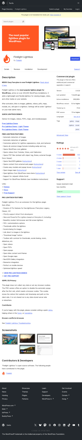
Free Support (9, 193)
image (77, 121)
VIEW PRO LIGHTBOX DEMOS (15, 273)
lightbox (71, 125)
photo (77, 129)
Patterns (25, 399)
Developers (46, 395)
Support (77, 69)
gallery (72, 121)
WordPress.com (9, 405)
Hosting (5, 395)
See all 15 (77, 116)
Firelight (19, 60)
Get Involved (67, 388)
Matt (5, 409)
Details (6, 69)
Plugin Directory (7, 9)
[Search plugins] (23, 22)
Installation (29, 69)
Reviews (17, 69)
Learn (44, 388)
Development (42, 69)
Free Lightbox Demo (10, 123)
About (4, 388)
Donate (66, 395)
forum (19, 313)
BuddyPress (7, 416)
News (4, 392)
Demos (7, 187)
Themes (25, 392)
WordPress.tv (48, 399)
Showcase (26, 388)
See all (77, 172)
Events (64, 392)
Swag (65, 399)
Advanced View (62, 135)
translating (28, 313)
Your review (61, 172)
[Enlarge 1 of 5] (15, 336)
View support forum (64, 196)
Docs (6, 190)
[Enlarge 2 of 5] (33, 336)
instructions (27, 161)
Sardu (9, 425)
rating (50, 310)
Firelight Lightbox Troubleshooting (17, 323)
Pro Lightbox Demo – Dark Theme (15, 129)
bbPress (6, 413)
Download (75, 59)
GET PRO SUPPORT (11, 276)
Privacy (5, 399)
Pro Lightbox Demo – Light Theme (15, 126)
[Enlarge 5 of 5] (50, 348)
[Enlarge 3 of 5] (33, 347)
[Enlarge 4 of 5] (50, 336)
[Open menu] (79, 3)
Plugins (24, 395)
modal (77, 125)
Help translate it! (55, 15)
